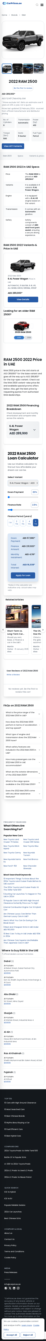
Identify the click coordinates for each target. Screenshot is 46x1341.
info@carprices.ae (12, 1284)
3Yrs (23, 522)
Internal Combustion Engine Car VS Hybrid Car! (22, 908)
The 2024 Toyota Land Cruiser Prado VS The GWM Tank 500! (21, 888)
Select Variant (15, 477)
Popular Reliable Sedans (14, 1205)
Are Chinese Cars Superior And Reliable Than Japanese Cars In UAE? (21, 941)
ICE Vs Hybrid (10, 1192)
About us (8, 1233)
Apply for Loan (23, 575)
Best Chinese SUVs (12, 1218)
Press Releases (10, 1272)
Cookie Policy (10, 1257)
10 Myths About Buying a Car (17, 1122)
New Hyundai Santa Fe (12, 860)
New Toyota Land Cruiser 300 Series (31, 840)
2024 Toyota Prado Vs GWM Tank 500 (21, 1150)
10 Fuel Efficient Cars (13, 1129)
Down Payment (16, 492)
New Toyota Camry (12, 852)
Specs (20, 156)
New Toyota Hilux (30, 846)
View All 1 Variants (13, 146)
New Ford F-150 (10, 866)
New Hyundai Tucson (29, 853)
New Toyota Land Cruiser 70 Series (11, 840)
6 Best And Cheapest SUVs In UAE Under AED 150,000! (21, 928)
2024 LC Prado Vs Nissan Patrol (17, 1177)
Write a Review (13, 674)
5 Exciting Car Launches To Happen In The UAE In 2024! (22, 895)
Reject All (28, 1334)
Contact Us (9, 1239)
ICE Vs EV (8, 1198)
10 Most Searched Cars (14, 1109)
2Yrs (16, 522)
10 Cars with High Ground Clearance (20, 1102)
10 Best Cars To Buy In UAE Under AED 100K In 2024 (22, 934)
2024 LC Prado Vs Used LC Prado (18, 1170)
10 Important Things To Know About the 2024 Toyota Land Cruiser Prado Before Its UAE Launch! (22, 881)
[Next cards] (42, 629)
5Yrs (35, 522)
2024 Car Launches (13, 1211)
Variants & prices (36, 156)
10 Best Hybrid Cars (12, 1136)
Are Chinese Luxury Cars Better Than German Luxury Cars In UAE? (20, 915)
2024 (29, 338)
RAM (24, 15)
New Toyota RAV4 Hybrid (11, 847)
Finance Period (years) (20, 516)
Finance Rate (14, 504)
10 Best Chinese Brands (14, 1116)
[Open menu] (41, 5)
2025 (19, 338)
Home (4, 15)
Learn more (27, 1325)
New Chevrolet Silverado (29, 867)
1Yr (10, 522)
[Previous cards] (3, 629)
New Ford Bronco (30, 859)
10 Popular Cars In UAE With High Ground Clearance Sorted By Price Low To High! (21, 901)
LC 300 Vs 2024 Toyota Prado (17, 1164)
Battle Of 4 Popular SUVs (15, 1157)
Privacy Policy (10, 1245)
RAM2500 (7, 156)
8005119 (7, 973)
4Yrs (29, 522)
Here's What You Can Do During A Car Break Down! (20, 921)
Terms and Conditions (14, 1251)
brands (15, 15)
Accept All (11, 1334)
